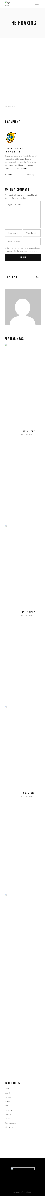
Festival (8, 1101)
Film (6, 1106)
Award (7, 1093)
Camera (8, 1097)
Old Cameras (28, 793)
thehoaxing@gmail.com (22, 1192)
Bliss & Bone (28, 431)
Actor (7, 1088)
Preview (8, 1114)
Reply (11, 175)
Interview (8, 1110)
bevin (9, 64)
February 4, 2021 (11, 61)
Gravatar (24, 168)
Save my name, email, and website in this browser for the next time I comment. (23, 249)
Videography (10, 1127)
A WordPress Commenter (14, 150)
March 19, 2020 (27, 434)
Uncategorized (27, 61)
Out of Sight (28, 612)
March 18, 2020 (27, 796)
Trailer (7, 1118)
